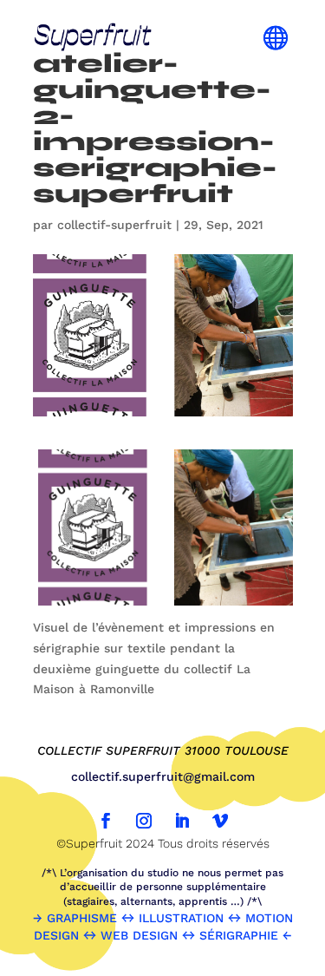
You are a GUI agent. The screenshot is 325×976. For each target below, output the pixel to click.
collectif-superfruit (114, 225)
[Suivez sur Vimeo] (220, 820)
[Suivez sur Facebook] (105, 820)
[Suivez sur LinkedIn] (182, 820)
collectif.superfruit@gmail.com (163, 776)
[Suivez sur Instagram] (143, 820)
